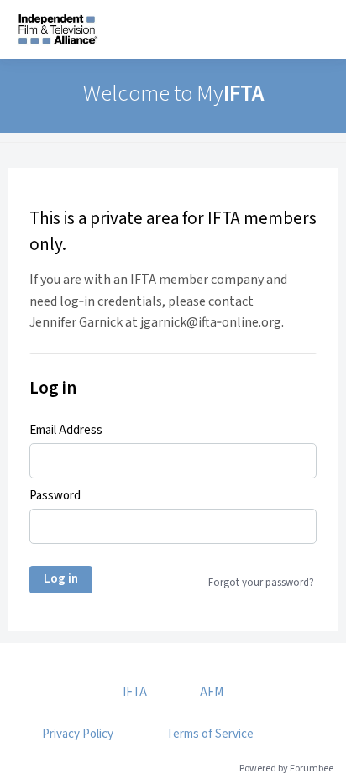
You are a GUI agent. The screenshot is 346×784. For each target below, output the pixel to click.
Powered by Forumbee (286, 769)
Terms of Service (210, 734)
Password (55, 496)
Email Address (65, 430)
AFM (211, 692)
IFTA (135, 692)
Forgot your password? (261, 582)
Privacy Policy (77, 734)
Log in (61, 579)
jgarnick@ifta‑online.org (210, 322)
